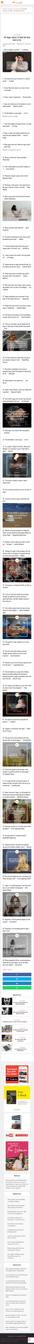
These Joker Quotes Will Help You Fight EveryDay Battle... (20, 1003)
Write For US (15, 1341)
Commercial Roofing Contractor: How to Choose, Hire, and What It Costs (16, 1303)
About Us (3, 1339)
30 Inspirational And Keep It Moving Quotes (20, 1049)
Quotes (9, 9)
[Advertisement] (17, 23)
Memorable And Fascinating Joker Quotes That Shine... (20, 1012)
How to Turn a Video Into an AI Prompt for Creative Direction (15, 1310)
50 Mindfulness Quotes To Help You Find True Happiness (15, 1022)
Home (4, 9)
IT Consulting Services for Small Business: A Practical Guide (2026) (16, 1282)
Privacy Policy (10, 1339)
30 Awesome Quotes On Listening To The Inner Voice (20, 1030)
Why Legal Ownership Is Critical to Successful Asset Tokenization (16, 1270)
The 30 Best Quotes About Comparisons (20, 1040)
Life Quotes (16, 9)
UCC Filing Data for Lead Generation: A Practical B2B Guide (17, 1276)
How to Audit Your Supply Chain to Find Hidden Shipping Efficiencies (16, 1322)
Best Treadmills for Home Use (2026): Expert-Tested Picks (17, 1328)
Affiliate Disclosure (6, 1341)
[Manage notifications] (29, 1339)
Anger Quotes (8, 969)
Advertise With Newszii (21, 1339)
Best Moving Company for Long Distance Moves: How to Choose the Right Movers (17, 1289)
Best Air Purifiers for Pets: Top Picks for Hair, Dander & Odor (16, 1316)
